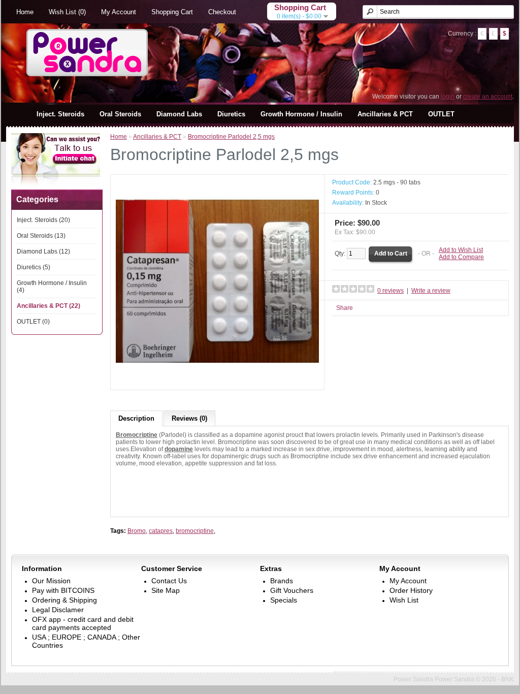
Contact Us (169, 581)
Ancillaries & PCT (385, 114)
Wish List (403, 600)
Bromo (136, 530)
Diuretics (231, 114)
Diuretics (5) (33, 267)
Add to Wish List (461, 250)
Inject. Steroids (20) (43, 220)
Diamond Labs (179, 114)
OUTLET (441, 114)
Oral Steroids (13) (41, 235)
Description (136, 418)
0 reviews (390, 290)
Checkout (222, 12)
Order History (411, 590)
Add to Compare (461, 257)
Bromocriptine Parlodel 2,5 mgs (231, 136)
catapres (161, 530)
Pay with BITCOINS (63, 590)
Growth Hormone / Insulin (301, 114)
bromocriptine (195, 530)
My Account (118, 12)
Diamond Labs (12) (43, 251)
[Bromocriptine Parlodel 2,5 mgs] (217, 381)
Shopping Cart (172, 12)
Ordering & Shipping (64, 600)
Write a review (430, 290)
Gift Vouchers (291, 590)
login (447, 96)
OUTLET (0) (33, 321)
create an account (487, 96)
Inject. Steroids (60, 114)
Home (25, 12)
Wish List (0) (67, 12)
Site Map (165, 590)
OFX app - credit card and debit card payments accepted (83, 623)
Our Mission (51, 581)
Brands (281, 581)
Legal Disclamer (58, 610)
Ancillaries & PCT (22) (48, 305)
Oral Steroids (120, 114)
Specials (283, 600)
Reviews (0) (189, 418)
